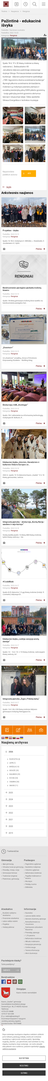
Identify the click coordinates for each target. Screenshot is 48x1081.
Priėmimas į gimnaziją (11, 879)
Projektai (6, 924)
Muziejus (28, 881)
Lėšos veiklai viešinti (10, 921)
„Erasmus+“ (8, 347)
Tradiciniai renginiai (10, 876)
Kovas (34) (13, 778)
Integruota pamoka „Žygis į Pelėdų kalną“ (21, 699)
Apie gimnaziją (8, 864)
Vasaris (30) (14, 782)
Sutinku (24, 1073)
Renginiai (26, 11)
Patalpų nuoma (30, 884)
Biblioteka (29, 887)
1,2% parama (30, 935)
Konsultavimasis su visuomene (32, 923)
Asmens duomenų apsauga (35, 919)
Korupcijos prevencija (33, 944)
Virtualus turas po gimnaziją (13, 867)
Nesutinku (24, 1066)
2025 (11, 793)
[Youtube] (9, 982)
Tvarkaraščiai (13, 851)
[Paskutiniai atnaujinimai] (25, 4)
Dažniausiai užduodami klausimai (34, 928)
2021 (11, 819)
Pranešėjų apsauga (32, 933)
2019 (11, 833)
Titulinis (4, 11)
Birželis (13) (14, 767)
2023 (11, 806)
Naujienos (15, 11)
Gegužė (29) (14, 770)
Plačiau (39, 249)
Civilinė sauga (30, 947)
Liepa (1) (12, 763)
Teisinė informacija (32, 950)
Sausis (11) (13, 785)
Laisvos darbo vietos (33, 916)
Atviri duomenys (31, 953)
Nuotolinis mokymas (33, 867)
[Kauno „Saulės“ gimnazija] (6, 4)
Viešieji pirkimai (8, 927)
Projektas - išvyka (11, 230)
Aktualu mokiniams (32, 941)
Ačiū (27, 173)
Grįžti (8, 187)
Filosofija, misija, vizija (11, 870)
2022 (11, 813)
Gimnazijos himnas (10, 873)
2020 (11, 826)
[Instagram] (15, 982)
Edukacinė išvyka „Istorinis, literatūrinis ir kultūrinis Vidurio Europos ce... (21, 463)
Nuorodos (29, 913)
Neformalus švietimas (33, 873)
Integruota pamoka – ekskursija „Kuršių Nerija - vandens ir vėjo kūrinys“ (24, 523)
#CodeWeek (8, 582)
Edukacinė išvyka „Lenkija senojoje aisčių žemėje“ (21, 640)
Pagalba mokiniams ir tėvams (33, 877)
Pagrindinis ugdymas (33, 864)
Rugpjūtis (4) (14, 759)
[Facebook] (3, 982)
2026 (11, 752)
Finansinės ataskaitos (11, 918)
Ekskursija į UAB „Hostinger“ (15, 405)
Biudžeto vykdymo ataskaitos (9, 914)
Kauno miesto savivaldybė (26, 993)
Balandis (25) (14, 774)
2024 (11, 799)
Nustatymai (24, 1058)
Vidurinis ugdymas (32, 870)
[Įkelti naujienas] (16, 4)
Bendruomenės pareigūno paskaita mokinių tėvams (22, 289)
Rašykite (6, 970)
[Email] (20, 982)
